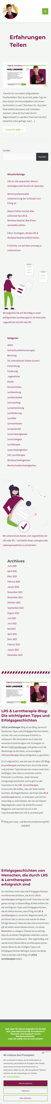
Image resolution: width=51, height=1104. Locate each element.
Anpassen (25, 1090)
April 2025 (12, 571)
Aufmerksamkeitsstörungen (21, 350)
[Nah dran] (46, 1052)
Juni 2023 (11, 623)
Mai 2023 (11, 628)
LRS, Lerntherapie (16, 455)
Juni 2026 (11, 565)
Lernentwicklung (15, 407)
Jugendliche (13, 376)
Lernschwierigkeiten (17, 434)
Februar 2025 (13, 581)
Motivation (6, 931)
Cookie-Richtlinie (13, 1076)
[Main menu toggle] (45, 11)
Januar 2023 (13, 649)
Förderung (12, 371)
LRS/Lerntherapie (10, 755)
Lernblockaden (14, 397)
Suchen (6, 150)
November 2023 (15, 597)
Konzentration (14, 386)
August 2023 (13, 613)
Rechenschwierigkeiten (18, 460)
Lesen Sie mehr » (14, 129)
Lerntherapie (13, 444)
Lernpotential (14, 428)
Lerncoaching (13, 402)
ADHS (10, 345)
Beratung (12, 355)
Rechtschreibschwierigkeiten (21, 465)
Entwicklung (13, 366)
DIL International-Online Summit (23, 360)
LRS (22, 942)
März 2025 (12, 576)
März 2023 (12, 639)
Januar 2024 (13, 586)
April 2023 (12, 634)
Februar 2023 (13, 644)
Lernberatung (14, 392)
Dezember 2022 (14, 654)
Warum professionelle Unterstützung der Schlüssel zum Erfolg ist (24, 198)
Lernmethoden (14, 423)
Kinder (10, 381)
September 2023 (15, 607)
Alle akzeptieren (25, 1083)
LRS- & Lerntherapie (28, 785)
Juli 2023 (11, 618)
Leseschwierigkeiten (17, 449)
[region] (25, 1077)
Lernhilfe (11, 418)
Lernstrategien (14, 439)
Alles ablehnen (25, 1098)
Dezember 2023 (14, 592)
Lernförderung (14, 413)
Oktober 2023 (13, 602)
